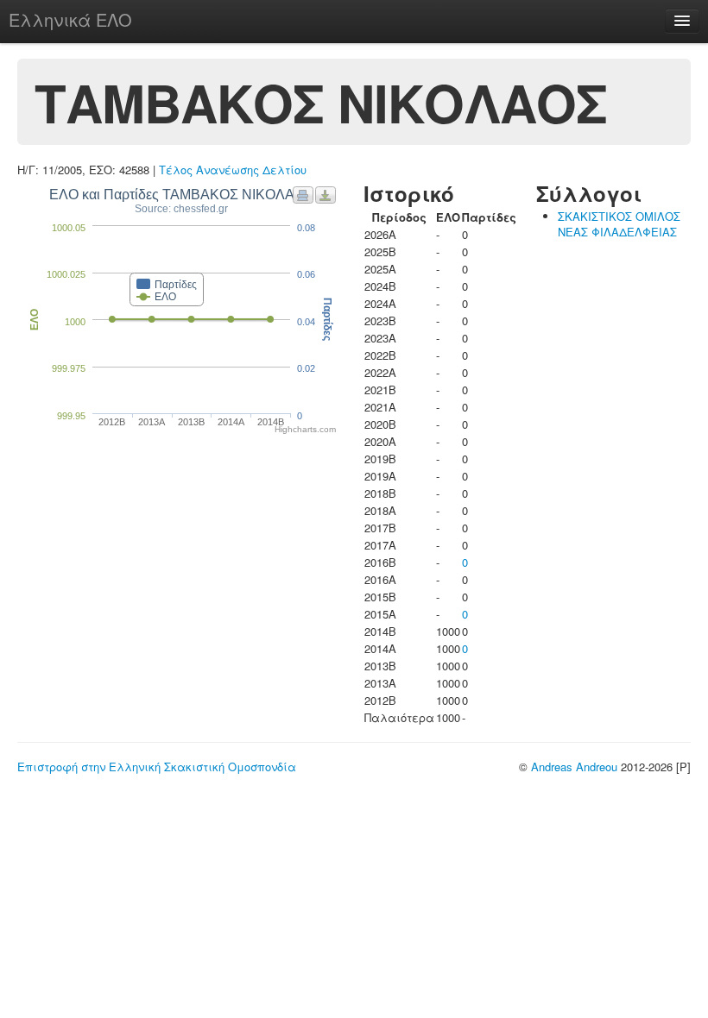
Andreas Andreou (574, 766)
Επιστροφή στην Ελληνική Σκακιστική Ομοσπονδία (156, 766)
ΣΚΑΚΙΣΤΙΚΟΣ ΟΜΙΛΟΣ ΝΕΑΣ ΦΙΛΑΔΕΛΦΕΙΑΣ (619, 224)
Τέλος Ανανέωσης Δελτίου (233, 169)
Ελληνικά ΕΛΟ (70, 19)
